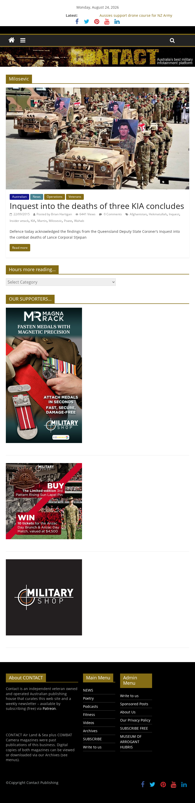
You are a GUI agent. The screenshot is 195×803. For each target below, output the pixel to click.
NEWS (88, 690)
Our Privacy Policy (135, 720)
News (37, 196)
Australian (19, 196)
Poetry (88, 698)
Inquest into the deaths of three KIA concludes (97, 205)
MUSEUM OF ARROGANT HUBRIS (130, 741)
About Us (128, 712)
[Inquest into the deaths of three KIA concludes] (97, 90)
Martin (42, 221)
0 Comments (112, 214)
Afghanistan (138, 214)
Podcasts (90, 706)
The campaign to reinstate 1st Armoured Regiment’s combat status (136, 14)
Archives (90, 730)
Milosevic (55, 221)
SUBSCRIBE (92, 738)
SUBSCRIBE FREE (134, 728)
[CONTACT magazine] (11, 40)
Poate (68, 221)
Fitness (89, 714)
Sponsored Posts (134, 703)
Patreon (49, 708)
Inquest (174, 214)
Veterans (75, 196)
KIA (33, 221)
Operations (54, 196)
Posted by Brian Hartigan (54, 214)
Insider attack (19, 221)
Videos (88, 722)
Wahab (79, 221)
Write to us (92, 747)
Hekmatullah (158, 214)
